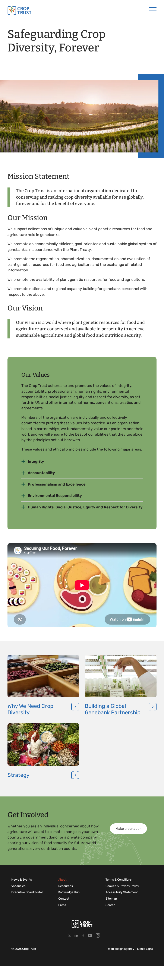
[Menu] (153, 10)
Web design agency (121, 949)
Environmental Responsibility (55, 495)
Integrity (36, 461)
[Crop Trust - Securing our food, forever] (19, 11)
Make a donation (129, 829)
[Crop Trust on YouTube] (90, 935)
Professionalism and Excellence (56, 484)
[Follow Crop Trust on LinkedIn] (76, 935)
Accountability (41, 473)
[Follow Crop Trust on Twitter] (69, 935)
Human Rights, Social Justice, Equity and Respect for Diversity (85, 507)
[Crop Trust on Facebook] (83, 935)
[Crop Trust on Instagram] (98, 935)
